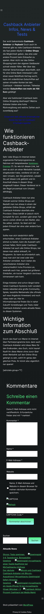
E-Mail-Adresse (14, 460)
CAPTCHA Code (14, 515)
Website (10, 471)
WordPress (28, 605)
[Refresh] (11, 504)
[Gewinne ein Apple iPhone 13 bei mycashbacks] (28, 583)
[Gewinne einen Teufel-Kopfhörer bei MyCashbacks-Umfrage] (28, 560)
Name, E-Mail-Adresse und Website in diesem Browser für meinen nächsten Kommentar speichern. (23, 488)
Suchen (6, 535)
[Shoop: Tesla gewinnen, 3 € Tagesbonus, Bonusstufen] (34, 554)
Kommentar (12, 420)
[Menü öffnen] (1, 10)
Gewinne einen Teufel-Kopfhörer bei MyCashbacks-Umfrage (15, 563)
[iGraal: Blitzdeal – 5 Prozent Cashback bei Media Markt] (32, 589)
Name (9, 449)
